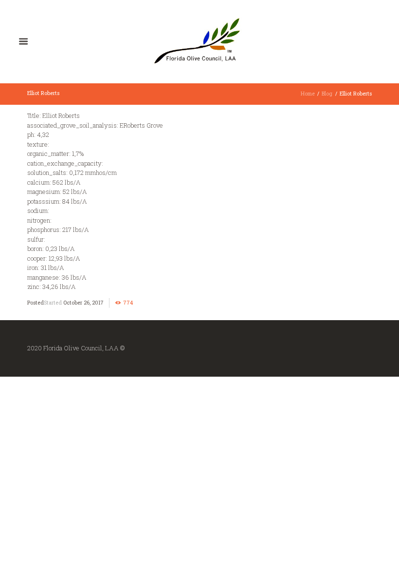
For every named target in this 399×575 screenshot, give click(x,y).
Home (308, 93)
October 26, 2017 (83, 302)
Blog (327, 93)
